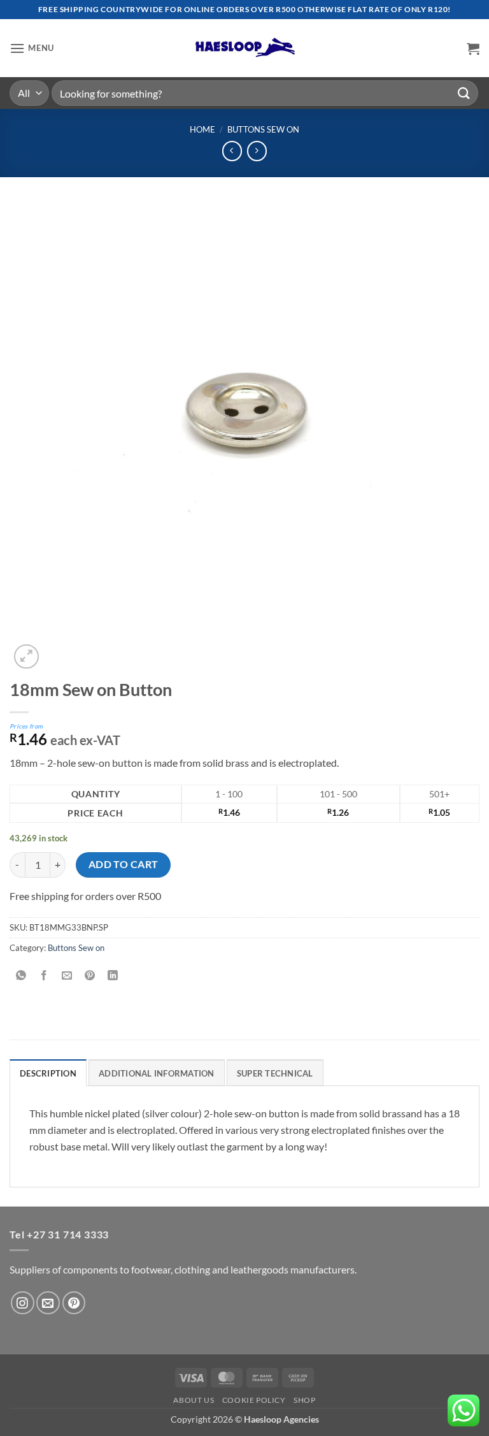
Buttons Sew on (263, 129)
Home (202, 129)
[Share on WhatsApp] (21, 976)
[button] (32, 48)
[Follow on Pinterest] (74, 1303)
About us (193, 1400)
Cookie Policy (254, 1400)
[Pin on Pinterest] (90, 976)
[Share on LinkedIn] (113, 976)
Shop (304, 1400)
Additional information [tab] (157, 1073)
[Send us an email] (48, 1303)
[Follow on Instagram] (22, 1303)
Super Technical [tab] (275, 1073)
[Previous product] (257, 151)
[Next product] (232, 151)
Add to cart (124, 864)
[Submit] (464, 92)
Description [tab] (48, 1073)
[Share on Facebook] (44, 976)
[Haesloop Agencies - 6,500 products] (244, 48)
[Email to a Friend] (67, 976)
